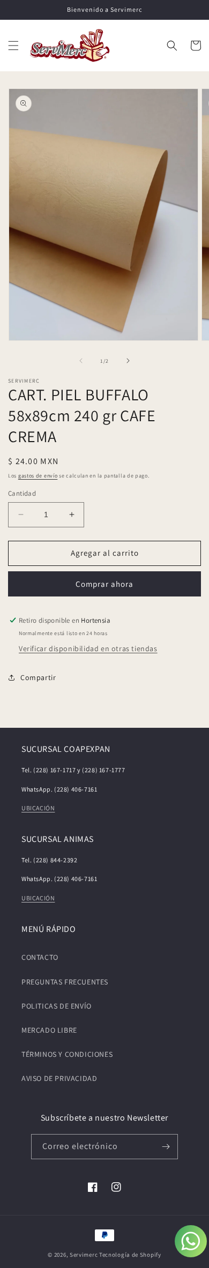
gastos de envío (38, 475)
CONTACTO (39, 957)
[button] (13, 45)
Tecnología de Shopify (130, 1254)
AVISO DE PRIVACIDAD (59, 1078)
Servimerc (84, 1254)
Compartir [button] (38, 677)
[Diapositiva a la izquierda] (81, 360)
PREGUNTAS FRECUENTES (64, 982)
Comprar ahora (104, 584)
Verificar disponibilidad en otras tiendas (88, 648)
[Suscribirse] (165, 1146)
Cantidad (22, 493)
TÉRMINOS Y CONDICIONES (67, 1054)
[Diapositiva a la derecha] (128, 360)
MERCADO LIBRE (49, 1030)
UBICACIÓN (38, 808)
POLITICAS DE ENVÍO (56, 1006)
